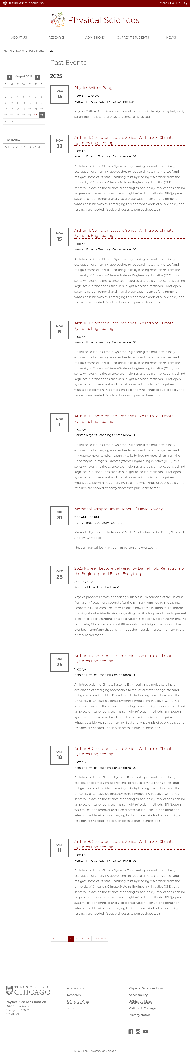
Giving (176, 3)
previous (10, 77)
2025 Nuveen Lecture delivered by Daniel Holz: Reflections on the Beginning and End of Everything (130, 571)
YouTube (145, 1032)
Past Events (36, 50)
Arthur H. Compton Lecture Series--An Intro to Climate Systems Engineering (124, 140)
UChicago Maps (140, 1001)
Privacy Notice (140, 1015)
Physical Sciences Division (95, 19)
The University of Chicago (26, 3)
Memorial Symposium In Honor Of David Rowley (118, 509)
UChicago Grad (78, 1001)
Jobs (70, 1008)
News (171, 37)
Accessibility (138, 995)
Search (185, 4)
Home (8, 50)
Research (57, 37)
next (37, 77)
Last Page (100, 938)
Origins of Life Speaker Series (24, 147)
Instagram (138, 1032)
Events (164, 3)
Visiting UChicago (142, 1008)
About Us (19, 37)
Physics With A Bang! (93, 88)
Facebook (131, 1032)
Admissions (95, 37)
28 (35, 115)
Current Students (133, 37)
